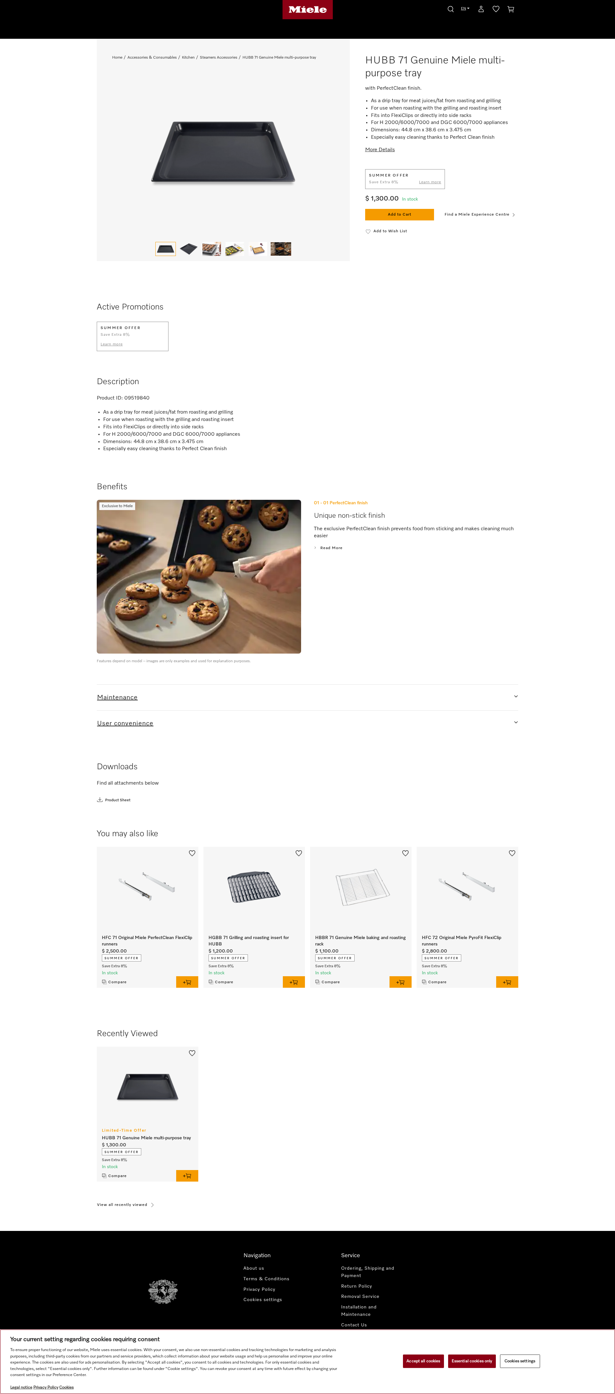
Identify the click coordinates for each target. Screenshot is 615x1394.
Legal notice (21, 1387)
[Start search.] (450, 8)
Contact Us (354, 1325)
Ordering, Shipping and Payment (367, 1272)
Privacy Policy (259, 1289)
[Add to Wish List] (192, 852)
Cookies (66, 1387)
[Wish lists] (496, 10)
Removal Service (360, 1296)
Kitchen (188, 58)
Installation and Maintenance (359, 1311)
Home (117, 58)
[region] (307, 1361)
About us (253, 1268)
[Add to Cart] (187, 982)
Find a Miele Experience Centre (477, 215)
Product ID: (110, 398)
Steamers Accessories (218, 58)
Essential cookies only (472, 1361)
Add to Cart (399, 215)
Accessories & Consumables (152, 58)
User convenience (125, 723)
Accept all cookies (423, 1361)
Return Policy (356, 1286)
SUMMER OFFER (121, 958)
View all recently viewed (122, 1205)
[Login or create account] (481, 10)
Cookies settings (519, 1361)
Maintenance (117, 697)
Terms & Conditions (266, 1279)
